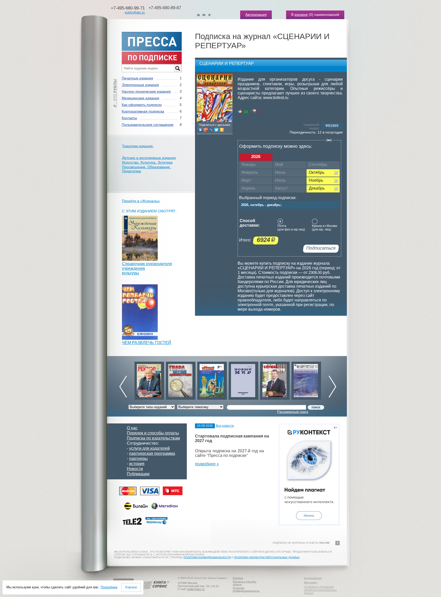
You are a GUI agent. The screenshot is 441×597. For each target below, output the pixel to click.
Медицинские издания (140, 98)
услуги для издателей (149, 448)
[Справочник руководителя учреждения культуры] (140, 259)
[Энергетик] (275, 379)
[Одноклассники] (222, 130)
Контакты (129, 118)
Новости (135, 469)
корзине (301, 15)
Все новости (225, 426)
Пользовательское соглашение (148, 125)
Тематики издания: (138, 146)
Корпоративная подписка (143, 111)
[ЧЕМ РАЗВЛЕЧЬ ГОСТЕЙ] (140, 338)
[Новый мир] (212, 379)
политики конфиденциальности (207, 557)
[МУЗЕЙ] (306, 379)
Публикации (138, 474)
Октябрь (316, 172)
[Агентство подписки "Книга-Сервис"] (154, 591)
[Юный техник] (180, 379)
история (136, 463)
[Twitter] (216, 130)
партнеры (138, 458)
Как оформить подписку (142, 105)
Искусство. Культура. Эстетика (147, 162)
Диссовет (310, 582)
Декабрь (317, 188)
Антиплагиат (313, 578)
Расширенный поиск (292, 412)
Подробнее (109, 587)
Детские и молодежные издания (149, 158)
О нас (132, 428)
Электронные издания (140, 85)
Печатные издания (137, 78)
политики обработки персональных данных (267, 557)
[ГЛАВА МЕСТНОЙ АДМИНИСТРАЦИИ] (149, 379)
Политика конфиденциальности (246, 589)
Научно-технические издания (146, 91)
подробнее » (207, 464)
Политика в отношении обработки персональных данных (320, 589)
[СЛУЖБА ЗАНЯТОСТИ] (243, 379)
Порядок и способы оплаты (153, 433)
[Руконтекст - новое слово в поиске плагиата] (309, 524)
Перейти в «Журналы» (141, 201)
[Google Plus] (206, 130)
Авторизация (256, 15)
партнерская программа (152, 453)
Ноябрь (316, 180)
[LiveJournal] (211, 130)
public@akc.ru (135, 12)
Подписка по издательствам (153, 438)
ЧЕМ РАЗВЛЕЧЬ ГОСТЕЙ (146, 342)
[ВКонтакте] (200, 130)
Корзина (238, 578)
